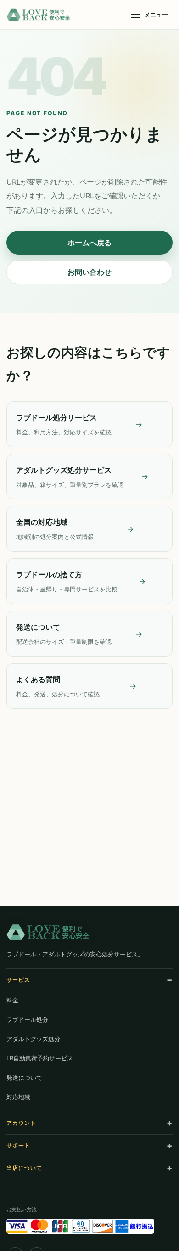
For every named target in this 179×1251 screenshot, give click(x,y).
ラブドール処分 (27, 1019)
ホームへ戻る (89, 242)
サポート (18, 1145)
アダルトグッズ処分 (33, 1038)
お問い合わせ (89, 272)
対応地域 (18, 1096)
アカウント (21, 1122)
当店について (24, 1167)
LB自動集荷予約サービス (39, 1058)
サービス (18, 979)
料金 (12, 1000)
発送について (24, 1077)
